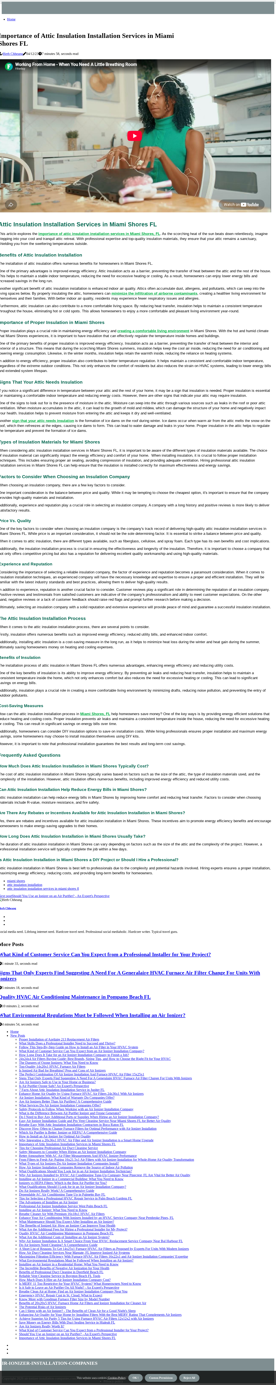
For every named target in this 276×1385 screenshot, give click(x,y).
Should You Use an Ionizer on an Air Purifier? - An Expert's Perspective (68, 1334)
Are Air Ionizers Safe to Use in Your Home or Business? (57, 1082)
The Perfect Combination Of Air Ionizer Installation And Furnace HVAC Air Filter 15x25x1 (81, 1074)
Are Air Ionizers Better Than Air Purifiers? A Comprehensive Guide (65, 1101)
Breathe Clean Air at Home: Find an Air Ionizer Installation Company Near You (73, 1291)
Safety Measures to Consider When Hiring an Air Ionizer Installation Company (72, 1152)
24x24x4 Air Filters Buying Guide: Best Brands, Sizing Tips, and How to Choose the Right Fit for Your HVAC (95, 1059)
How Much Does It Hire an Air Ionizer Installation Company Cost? (65, 1280)
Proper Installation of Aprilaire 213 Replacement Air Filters (59, 1039)
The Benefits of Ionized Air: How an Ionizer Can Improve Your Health (67, 1225)
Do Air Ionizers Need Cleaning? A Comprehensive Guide (58, 1245)
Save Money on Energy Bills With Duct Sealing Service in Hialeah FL (67, 1322)
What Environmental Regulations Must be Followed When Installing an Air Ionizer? (76, 1260)
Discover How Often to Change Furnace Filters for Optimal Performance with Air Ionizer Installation (88, 1128)
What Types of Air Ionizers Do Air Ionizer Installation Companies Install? (69, 1163)
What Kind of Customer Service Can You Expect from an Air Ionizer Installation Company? (81, 1051)
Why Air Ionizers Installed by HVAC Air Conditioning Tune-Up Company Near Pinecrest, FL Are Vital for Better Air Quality (104, 1175)
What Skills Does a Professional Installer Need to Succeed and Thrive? (67, 1043)
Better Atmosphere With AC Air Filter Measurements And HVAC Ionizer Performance (78, 1156)
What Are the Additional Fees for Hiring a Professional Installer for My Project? (73, 1229)
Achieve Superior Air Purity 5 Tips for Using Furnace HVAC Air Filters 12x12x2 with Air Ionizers (86, 1318)
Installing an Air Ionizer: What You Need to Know (53, 1210)
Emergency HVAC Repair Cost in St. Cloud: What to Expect (60, 1295)
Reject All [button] (189, 1377)
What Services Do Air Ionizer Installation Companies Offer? (60, 1105)
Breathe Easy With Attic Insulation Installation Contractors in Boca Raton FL (71, 1125)
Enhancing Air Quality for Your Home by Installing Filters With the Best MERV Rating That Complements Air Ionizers (100, 1315)
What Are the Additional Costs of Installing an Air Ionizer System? (64, 1237)
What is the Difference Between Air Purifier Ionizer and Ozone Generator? (70, 1113)
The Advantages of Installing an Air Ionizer (48, 1202)
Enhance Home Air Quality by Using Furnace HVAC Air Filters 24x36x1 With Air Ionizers (81, 1094)
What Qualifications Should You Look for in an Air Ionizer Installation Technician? (75, 1171)
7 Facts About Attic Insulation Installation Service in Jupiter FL (62, 1090)
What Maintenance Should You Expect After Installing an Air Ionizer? (66, 1221)
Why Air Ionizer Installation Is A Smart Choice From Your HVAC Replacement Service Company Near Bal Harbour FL (101, 1241)
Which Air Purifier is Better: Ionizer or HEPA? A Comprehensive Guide (68, 1132)
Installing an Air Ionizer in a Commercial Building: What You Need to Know (71, 1179)
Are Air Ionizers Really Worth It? (41, 1326)
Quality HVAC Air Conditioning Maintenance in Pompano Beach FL (66, 1233)
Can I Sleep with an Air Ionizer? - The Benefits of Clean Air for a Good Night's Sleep (77, 1311)
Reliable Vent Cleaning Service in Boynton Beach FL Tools (59, 1276)
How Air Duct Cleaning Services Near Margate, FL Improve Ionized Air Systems (74, 1252)
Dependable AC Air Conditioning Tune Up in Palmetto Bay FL (62, 1194)
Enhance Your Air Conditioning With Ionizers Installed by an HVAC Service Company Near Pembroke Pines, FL (96, 1218)
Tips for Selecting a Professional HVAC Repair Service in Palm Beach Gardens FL (75, 1198)
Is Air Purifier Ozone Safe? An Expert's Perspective (54, 1086)
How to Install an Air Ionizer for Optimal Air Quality (55, 1136)
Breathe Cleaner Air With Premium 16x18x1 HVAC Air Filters (62, 1214)
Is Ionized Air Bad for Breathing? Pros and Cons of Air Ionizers (62, 1070)
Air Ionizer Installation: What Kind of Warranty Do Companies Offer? (66, 1097)
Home (11, 19)
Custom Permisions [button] (161, 1377)
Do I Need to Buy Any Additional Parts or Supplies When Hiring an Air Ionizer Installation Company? (89, 1117)
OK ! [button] (135, 1377)
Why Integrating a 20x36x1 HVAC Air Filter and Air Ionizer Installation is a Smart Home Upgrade (86, 1140)
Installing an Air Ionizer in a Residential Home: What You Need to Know (69, 1264)
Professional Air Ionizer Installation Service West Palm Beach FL (63, 1206)
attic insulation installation (24, 885)
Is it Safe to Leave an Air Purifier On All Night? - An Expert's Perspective (69, 1287)
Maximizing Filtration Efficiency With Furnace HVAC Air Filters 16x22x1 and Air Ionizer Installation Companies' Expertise (103, 1256)
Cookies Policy (116, 1377)
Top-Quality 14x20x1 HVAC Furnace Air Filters (52, 1066)
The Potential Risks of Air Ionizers (42, 1307)
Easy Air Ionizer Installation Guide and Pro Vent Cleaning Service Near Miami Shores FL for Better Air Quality (95, 1121)
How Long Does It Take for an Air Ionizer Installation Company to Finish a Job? (74, 1055)
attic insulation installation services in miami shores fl (43, 888)
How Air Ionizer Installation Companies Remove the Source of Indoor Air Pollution (76, 1167)
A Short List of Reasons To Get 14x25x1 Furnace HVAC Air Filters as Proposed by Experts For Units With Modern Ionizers (104, 1249)
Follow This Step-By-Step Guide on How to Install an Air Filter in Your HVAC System (78, 1047)
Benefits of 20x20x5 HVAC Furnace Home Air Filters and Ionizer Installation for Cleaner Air (82, 1303)
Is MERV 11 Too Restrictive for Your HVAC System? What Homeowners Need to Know (80, 1283)
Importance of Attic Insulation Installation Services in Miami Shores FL (67, 1144)
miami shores (16, 881)
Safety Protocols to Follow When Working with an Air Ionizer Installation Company (76, 1109)
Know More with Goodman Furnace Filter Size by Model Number (64, 1299)
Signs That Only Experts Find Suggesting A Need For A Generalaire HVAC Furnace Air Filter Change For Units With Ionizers (105, 1078)
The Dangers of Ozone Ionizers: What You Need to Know (58, 1062)
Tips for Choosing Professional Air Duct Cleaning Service (58, 1148)
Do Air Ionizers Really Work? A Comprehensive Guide (56, 1190)
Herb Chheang (13, 54)
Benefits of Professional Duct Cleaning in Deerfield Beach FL (61, 1272)
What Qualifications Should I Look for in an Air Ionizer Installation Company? (72, 1187)
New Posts (17, 1035)
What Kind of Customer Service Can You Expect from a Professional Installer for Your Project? (84, 1330)
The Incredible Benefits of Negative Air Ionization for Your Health (64, 1268)
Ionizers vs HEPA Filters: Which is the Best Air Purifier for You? (63, 1183)
